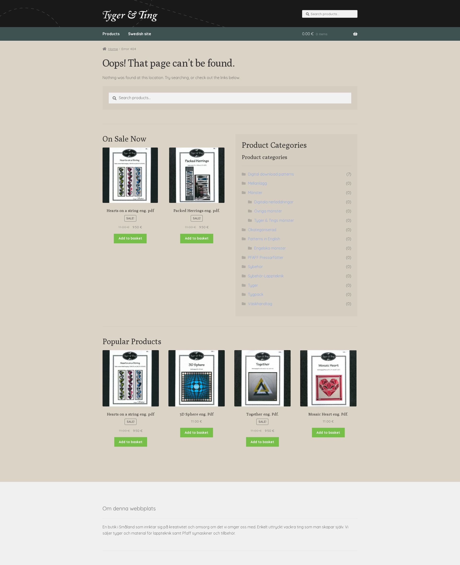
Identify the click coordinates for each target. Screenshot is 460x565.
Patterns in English (264, 238)
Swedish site (139, 33)
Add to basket (130, 238)
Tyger (253, 285)
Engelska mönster (270, 248)
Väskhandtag (260, 303)
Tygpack (255, 294)
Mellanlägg (257, 183)
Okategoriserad (262, 229)
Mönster (255, 192)
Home (113, 49)
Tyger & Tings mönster (274, 220)
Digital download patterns (271, 174)
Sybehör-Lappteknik (266, 276)
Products (111, 33)
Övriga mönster (268, 211)
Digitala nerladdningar (273, 202)
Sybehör (255, 266)
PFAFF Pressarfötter (265, 257)
